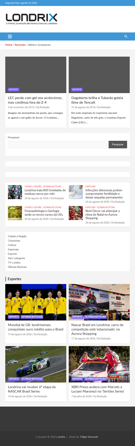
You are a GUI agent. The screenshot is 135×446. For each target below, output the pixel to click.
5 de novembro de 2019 (21, 107)
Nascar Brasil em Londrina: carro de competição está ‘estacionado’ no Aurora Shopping (97, 329)
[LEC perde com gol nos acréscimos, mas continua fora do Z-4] (35, 75)
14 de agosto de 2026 (20, 396)
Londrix (61, 436)
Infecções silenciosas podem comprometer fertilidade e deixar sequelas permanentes (104, 194)
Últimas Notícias (52, 186)
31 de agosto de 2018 (83, 107)
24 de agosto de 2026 (37, 198)
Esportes (14, 279)
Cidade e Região (33, 186)
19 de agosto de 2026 (20, 334)
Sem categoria (16, 258)
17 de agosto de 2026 (83, 338)
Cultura (12, 245)
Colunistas (14, 240)
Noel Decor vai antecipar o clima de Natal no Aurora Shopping (102, 215)
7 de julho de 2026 (81, 396)
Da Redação (43, 107)
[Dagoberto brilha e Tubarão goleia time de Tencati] (99, 75)
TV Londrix (14, 262)
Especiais (90, 186)
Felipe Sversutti (89, 436)
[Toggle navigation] (10, 36)
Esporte (13, 89)
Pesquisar (13, 137)
